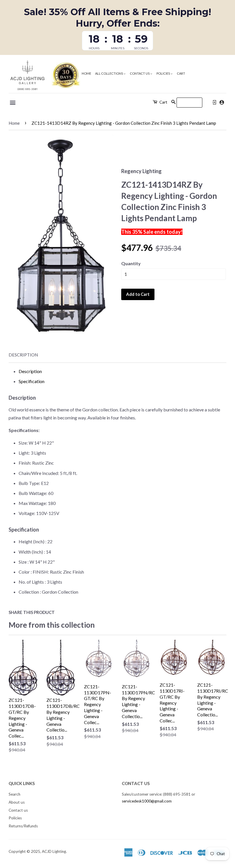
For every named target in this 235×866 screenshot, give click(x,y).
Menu (13, 103)
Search (14, 794)
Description (23, 354)
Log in (214, 102)
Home (86, 73)
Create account (221, 102)
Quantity (131, 263)
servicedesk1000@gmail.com (147, 801)
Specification (31, 381)
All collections (109, 73)
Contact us (140, 73)
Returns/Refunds (23, 826)
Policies (163, 73)
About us (17, 802)
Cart (181, 73)
